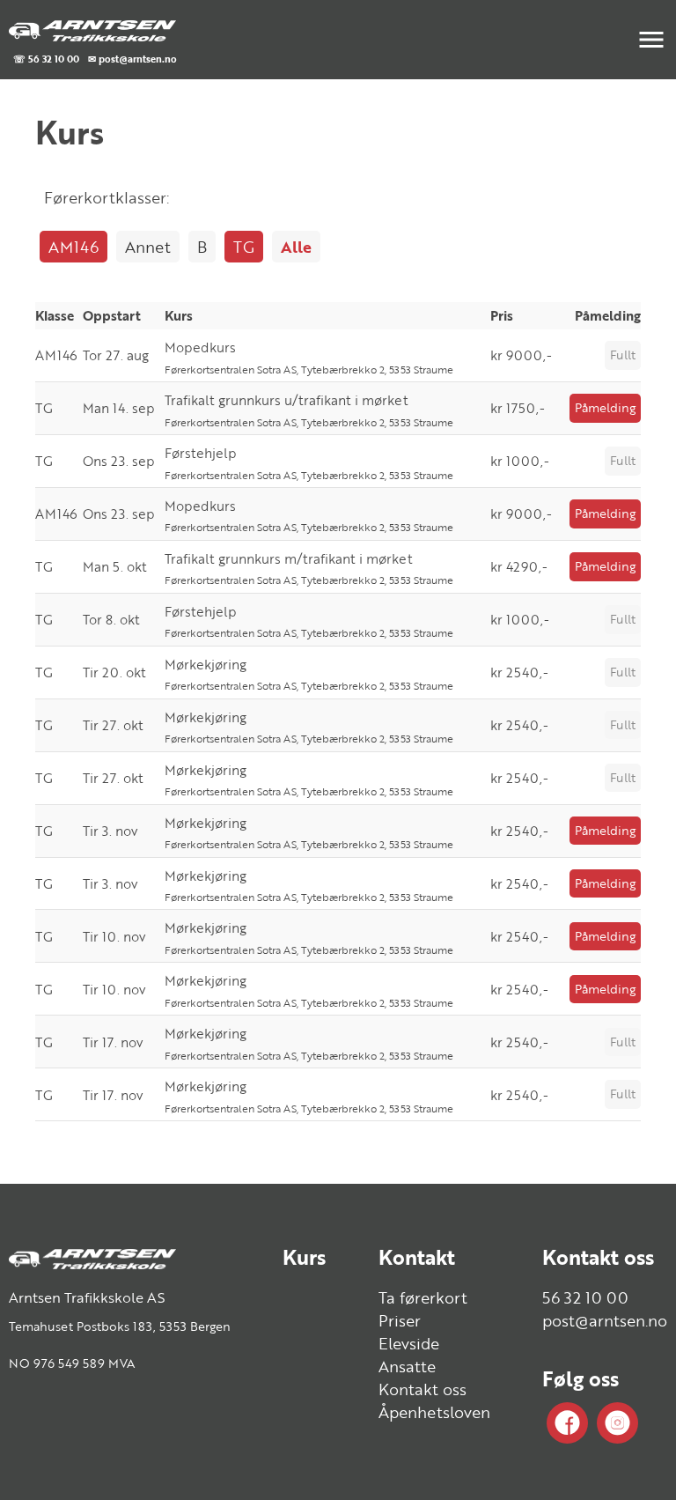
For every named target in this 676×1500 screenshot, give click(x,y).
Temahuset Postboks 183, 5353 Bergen (120, 1326)
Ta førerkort (422, 1297)
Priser (399, 1320)
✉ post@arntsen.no (132, 58)
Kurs (304, 1257)
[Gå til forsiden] (92, 29)
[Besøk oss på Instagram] (617, 1423)
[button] (651, 39)
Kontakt (416, 1257)
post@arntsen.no (604, 1320)
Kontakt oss (422, 1389)
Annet (148, 246)
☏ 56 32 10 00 (46, 58)
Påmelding (605, 407)
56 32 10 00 (585, 1297)
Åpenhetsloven (434, 1411)
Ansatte (407, 1366)
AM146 (73, 246)
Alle (296, 246)
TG (243, 246)
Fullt (623, 354)
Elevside (408, 1343)
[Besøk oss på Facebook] (567, 1423)
